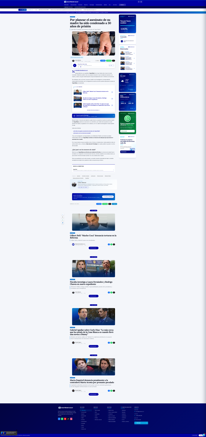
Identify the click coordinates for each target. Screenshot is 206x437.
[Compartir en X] (63, 217)
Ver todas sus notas (83, 187)
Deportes (86, 4)
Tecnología (92, 4)
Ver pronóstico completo (130, 89)
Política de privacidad (26, 435)
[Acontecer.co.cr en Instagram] (71, 419)
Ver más (131, 108)
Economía (80, 4)
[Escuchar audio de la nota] (74, 65)
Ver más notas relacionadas (93, 110)
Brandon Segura (78, 342)
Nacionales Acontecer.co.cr (81, 70)
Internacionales (73, 4)
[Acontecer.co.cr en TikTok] (68, 419)
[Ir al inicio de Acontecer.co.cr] (66, 407)
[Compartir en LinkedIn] (63, 223)
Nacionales (66, 4)
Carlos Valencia (78, 60)
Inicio (68, 12)
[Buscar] (139, 2)
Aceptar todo (202, 435)
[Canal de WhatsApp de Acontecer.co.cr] (62, 419)
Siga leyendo (94, 210)
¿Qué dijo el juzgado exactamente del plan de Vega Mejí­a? (86, 131)
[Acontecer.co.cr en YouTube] (65, 419)
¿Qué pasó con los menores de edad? (82, 133)
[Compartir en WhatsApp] (63, 220)
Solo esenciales (194, 435)
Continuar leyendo (93, 346)
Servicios (115, 4)
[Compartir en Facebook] (63, 214)
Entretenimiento (99, 4)
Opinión (105, 4)
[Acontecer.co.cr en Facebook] (59, 419)
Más (109, 4)
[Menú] (141, 2)
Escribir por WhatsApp (108, 196)
